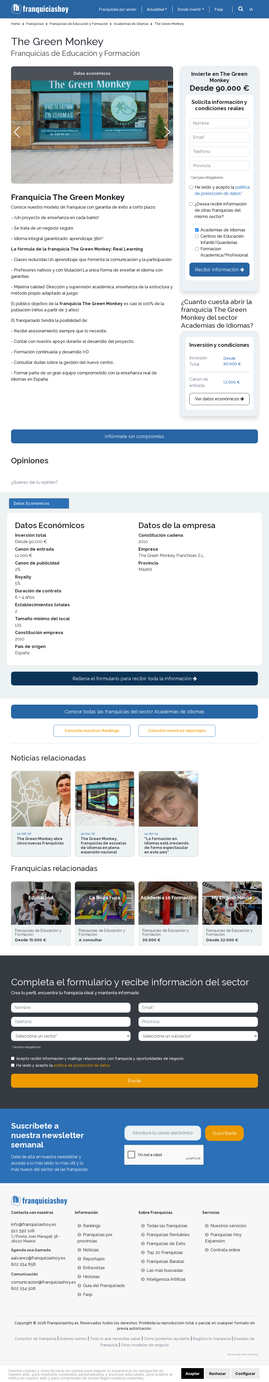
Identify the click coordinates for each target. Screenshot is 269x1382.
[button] (166, 132)
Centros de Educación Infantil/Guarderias (222, 239)
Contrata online (225, 1249)
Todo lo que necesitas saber (115, 1339)
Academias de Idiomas (222, 229)
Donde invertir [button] (189, 9)
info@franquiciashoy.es (33, 1224)
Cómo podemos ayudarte (167, 1339)
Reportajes (94, 1258)
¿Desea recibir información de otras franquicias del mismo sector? (221, 210)
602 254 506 (23, 1288)
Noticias (91, 1249)
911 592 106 (23, 1230)
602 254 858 (23, 1264)
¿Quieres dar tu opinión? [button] (34, 482)
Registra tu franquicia (212, 1339)
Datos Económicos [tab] (31, 503)
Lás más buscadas (165, 1270)
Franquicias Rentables (168, 1234)
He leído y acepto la (222, 190)
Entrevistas (94, 1267)
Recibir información (217, 269)
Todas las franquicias (167, 1225)
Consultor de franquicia (35, 1339)
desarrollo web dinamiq (242, 1354)
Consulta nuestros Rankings (92, 730)
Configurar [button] (245, 1373)
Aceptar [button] (192, 1373)
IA (251, 9)
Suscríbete (225, 1133)
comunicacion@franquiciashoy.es (43, 1282)
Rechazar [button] (217, 1373)
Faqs (219, 9)
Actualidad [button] (155, 9)
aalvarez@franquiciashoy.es (38, 1258)
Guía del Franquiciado (104, 1285)
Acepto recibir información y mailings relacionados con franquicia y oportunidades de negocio (100, 1058)
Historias (91, 1276)
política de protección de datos (82, 1065)
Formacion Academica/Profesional (224, 252)
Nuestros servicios (228, 1225)
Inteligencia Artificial (166, 1279)
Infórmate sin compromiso (134, 436)
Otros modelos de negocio (145, 1345)
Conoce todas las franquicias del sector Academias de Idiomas (134, 711)
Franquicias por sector (117, 9)
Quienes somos (73, 1339)
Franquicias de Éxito (166, 1243)
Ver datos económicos (217, 398)
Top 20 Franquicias (165, 1252)
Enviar (135, 1080)
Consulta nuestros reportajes (177, 730)
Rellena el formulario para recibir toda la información (133, 678)
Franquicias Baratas (165, 1261)
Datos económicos (92, 73)
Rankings (92, 1225)
